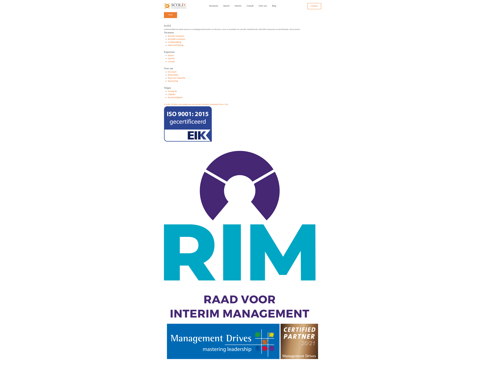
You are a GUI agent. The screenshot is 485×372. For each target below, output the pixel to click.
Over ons (263, 6)
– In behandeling (218, 28)
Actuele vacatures (176, 36)
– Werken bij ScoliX (269, 32)
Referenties (173, 75)
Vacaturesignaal (175, 97)
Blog (274, 6)
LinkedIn (171, 94)
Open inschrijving (175, 45)
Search (226, 6)
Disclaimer (205, 104)
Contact (314, 6)
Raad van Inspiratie (176, 78)
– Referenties (267, 28)
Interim (238, 6)
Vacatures (213, 6)
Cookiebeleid (213, 104)
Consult (250, 6)
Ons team (172, 72)
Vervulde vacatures (176, 39)
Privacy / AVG (223, 104)
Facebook (172, 91)
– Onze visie (266, 19)
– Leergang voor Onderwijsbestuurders (271, 43)
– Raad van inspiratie (270, 37)
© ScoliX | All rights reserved (174, 104)
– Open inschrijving (219, 32)
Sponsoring (173, 81)
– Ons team (266, 23)
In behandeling (174, 42)
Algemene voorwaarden (192, 104)
